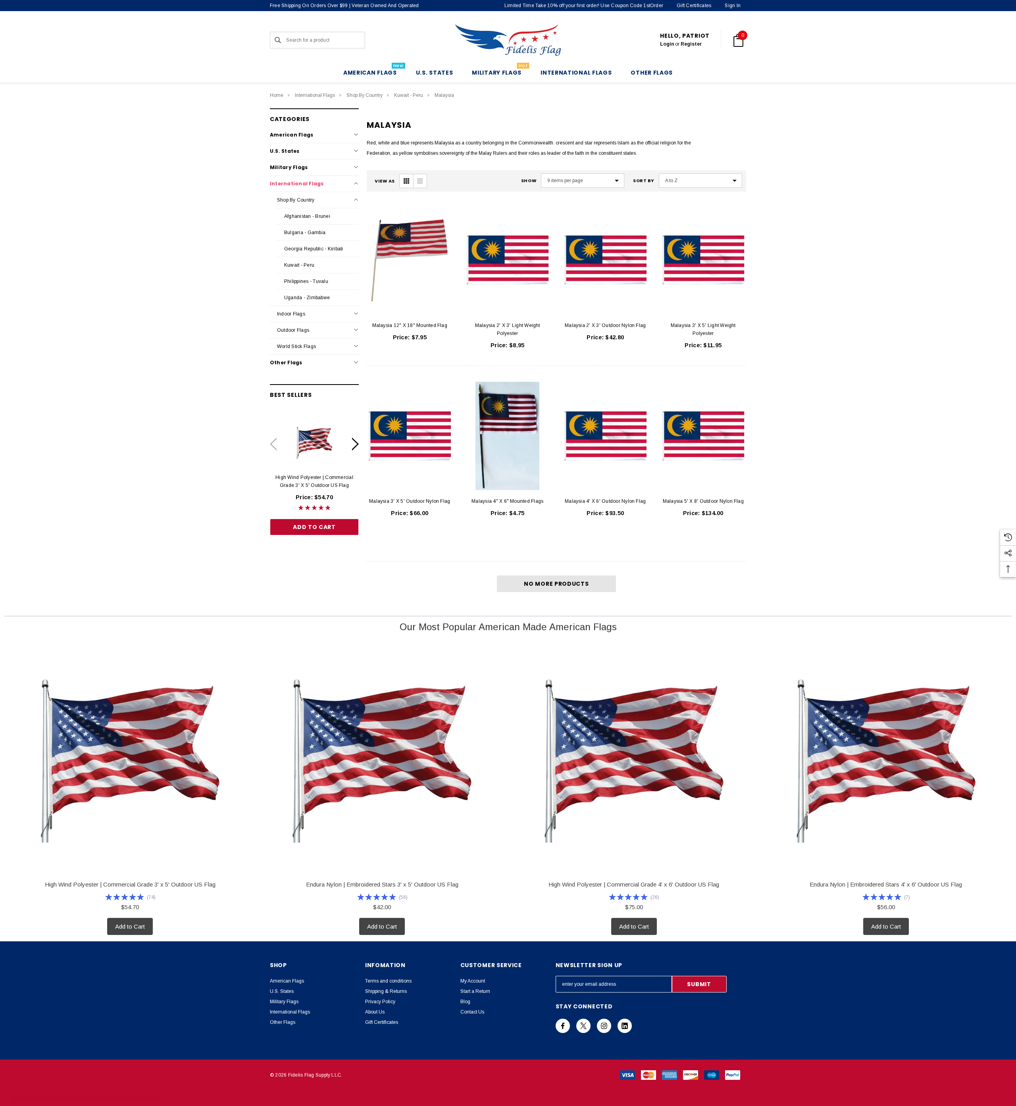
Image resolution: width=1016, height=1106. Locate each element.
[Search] (278, 40)
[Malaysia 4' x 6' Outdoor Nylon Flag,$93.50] (605, 436)
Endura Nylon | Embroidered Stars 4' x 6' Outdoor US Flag (886, 884)
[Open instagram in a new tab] (604, 1026)
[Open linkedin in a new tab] (625, 1026)
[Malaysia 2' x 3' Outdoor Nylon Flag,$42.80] (605, 260)
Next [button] (355, 444)
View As (385, 181)
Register (691, 44)
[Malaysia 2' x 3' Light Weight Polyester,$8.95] (508, 260)
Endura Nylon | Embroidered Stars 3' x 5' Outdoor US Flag (382, 884)
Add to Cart (314, 527)
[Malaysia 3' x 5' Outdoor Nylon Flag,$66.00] (410, 436)
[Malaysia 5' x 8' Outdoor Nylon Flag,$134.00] (703, 436)
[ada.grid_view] (406, 181)
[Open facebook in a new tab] (563, 1026)
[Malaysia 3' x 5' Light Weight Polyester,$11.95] (703, 260)
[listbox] (700, 180)
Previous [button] (273, 444)
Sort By (643, 181)
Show (529, 181)
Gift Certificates (694, 5)
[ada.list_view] (420, 181)
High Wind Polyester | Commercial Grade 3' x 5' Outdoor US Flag (314, 481)
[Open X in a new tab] (583, 1026)
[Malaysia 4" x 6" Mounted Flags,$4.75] (508, 436)
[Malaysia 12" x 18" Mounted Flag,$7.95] (410, 260)
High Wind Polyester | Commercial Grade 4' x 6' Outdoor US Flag (633, 884)
